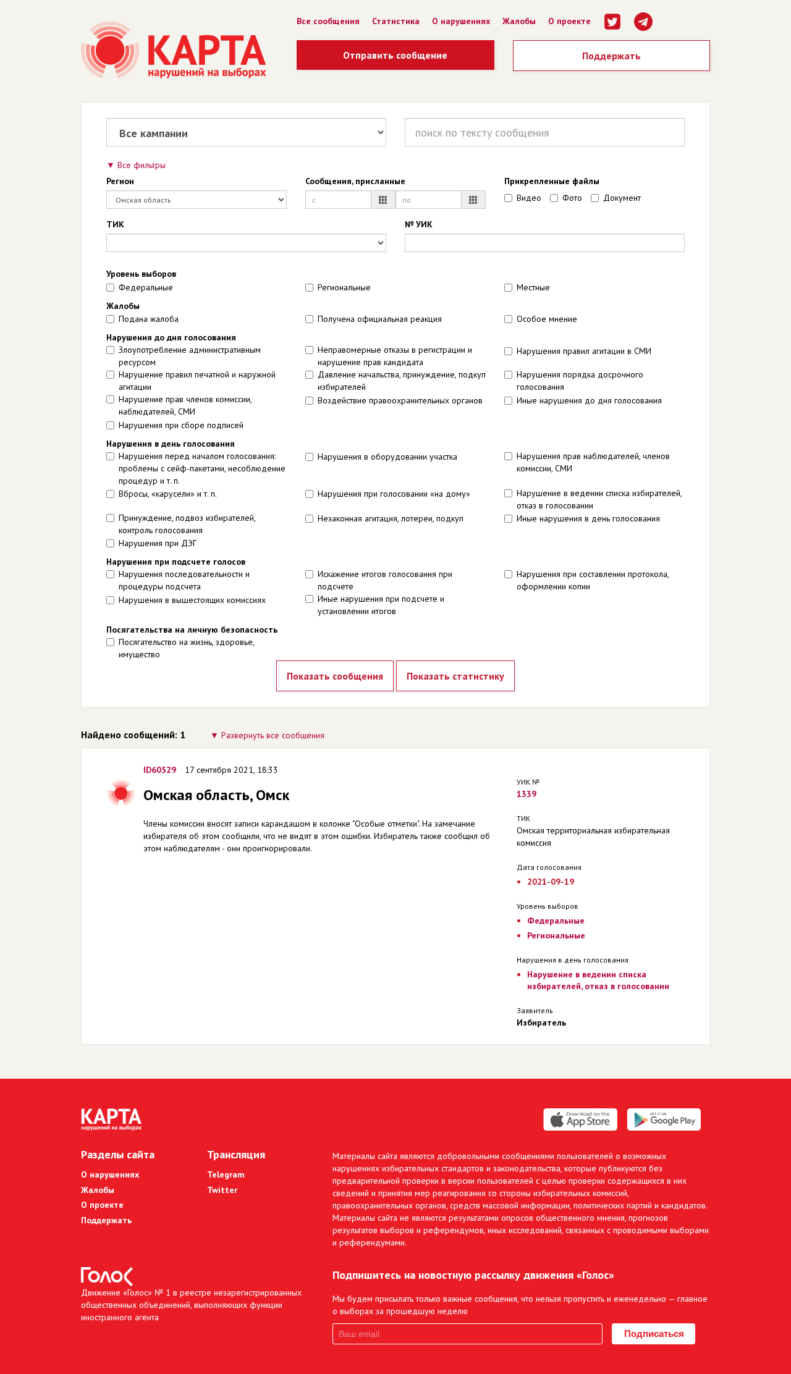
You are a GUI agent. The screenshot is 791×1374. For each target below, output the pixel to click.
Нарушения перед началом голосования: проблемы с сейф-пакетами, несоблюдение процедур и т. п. (202, 468)
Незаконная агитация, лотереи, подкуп (390, 518)
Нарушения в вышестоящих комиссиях (192, 599)
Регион (120, 181)
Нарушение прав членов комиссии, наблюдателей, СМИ (185, 405)
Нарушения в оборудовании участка (387, 456)
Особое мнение (547, 318)
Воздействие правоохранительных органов (400, 400)
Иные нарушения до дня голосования (589, 400)
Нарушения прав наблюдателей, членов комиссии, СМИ (593, 462)
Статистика (396, 21)
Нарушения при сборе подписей (181, 425)
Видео (529, 197)
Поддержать (611, 55)
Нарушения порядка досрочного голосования (580, 380)
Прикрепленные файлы (551, 181)
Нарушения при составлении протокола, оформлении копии (593, 580)
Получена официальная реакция (380, 318)
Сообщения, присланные (355, 181)
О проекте (569, 21)
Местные (533, 287)
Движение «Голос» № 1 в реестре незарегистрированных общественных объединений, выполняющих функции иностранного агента (191, 1305)
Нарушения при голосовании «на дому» (394, 493)
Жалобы (519, 21)
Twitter (222, 1189)
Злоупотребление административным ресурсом (190, 356)
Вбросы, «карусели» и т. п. (168, 493)
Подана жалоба (149, 318)
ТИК (115, 224)
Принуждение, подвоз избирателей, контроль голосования (187, 524)
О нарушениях (461, 21)
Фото (572, 197)
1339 (526, 793)
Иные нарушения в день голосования (588, 518)
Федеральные (146, 287)
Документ (622, 197)
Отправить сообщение (395, 55)
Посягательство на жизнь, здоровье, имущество (186, 648)
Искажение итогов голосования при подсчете (385, 580)
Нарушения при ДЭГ (158, 543)
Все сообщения (328, 21)
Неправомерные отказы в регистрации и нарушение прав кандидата (395, 356)
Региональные (344, 287)
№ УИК (419, 224)
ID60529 (159, 769)
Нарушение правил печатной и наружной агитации (197, 380)
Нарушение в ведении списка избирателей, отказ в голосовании (599, 499)
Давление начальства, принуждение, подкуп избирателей (402, 380)
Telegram (226, 1174)
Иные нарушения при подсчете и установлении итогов (381, 605)
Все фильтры (141, 165)
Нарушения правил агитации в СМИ (584, 350)
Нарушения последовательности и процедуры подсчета (184, 580)
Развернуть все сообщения (272, 735)
